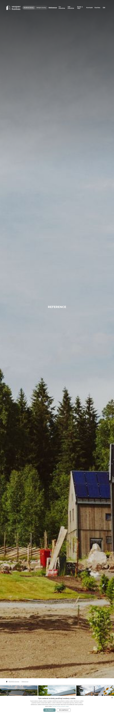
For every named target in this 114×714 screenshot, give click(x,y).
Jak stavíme (71, 7)
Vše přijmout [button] (49, 710)
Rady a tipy (80, 7)
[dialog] (57, 705)
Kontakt (89, 7)
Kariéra (97, 7)
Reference (53, 7)
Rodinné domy (29, 7)
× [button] (112, 697)
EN (104, 8)
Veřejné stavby (41, 7)
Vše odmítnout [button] (63, 710)
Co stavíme (62, 7)
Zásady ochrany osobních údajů (60, 706)
